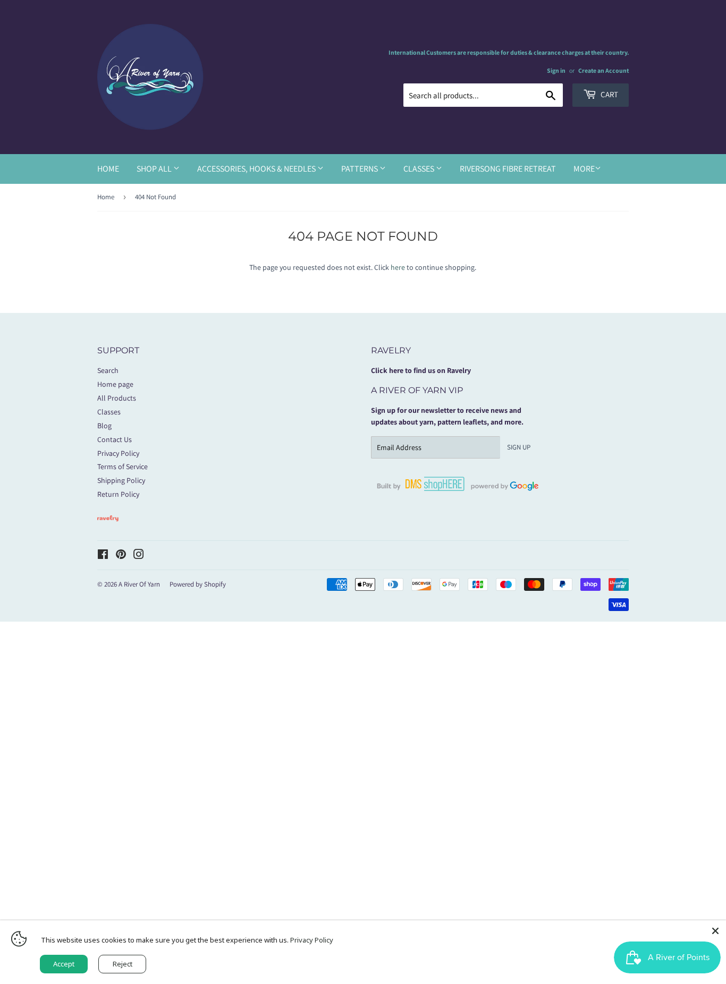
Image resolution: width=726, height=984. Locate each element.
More (584, 168)
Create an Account (603, 70)
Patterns (360, 168)
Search (108, 370)
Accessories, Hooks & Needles (257, 168)
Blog (104, 425)
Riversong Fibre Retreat (508, 168)
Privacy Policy (118, 453)
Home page (115, 384)
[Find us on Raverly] (108, 526)
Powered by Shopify (198, 584)
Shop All (155, 168)
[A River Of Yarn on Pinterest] (120, 556)
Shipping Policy (121, 480)
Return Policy (118, 494)
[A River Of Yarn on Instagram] (138, 556)
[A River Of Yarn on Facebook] (102, 556)
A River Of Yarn (139, 584)
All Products (116, 398)
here (398, 267)
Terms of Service (122, 466)
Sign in (556, 70)
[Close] (715, 931)
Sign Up (518, 447)
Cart (608, 94)
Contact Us (114, 439)
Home (108, 168)
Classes (419, 168)
